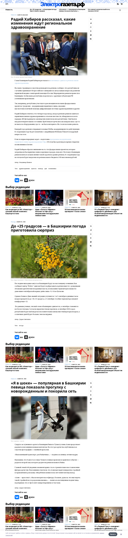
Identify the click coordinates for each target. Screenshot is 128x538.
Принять (113, 534)
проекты (33, 168)
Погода (13, 222)
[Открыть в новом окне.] (19, 180)
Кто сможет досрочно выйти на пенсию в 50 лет (99, 10)
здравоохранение (24, 168)
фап (46, 168)
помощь (40, 168)
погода (21, 325)
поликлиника (52, 168)
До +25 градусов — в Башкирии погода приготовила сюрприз (43, 10)
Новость (9, 10)
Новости (14, 15)
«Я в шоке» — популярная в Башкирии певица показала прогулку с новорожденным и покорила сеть (72, 10)
